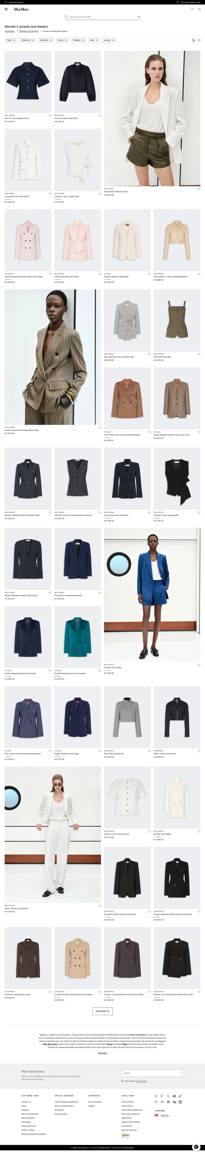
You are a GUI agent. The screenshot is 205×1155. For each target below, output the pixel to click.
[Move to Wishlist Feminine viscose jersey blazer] (50, 992)
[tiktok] (180, 1096)
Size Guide (25, 1122)
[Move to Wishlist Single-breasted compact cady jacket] (50, 593)
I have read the (135, 1081)
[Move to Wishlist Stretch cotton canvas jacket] (149, 831)
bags (125, 1044)
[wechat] (174, 1102)
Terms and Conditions (130, 1114)
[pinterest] (156, 1102)
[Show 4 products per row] (199, 40)
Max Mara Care (61, 1114)
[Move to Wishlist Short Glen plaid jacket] (149, 751)
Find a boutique (95, 1102)
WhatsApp (59, 1110)
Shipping (25, 1110)
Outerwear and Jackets (28, 31)
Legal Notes (126, 1118)
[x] (168, 1096)
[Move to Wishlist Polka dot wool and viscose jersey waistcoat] (99, 512)
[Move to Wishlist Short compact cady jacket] (99, 906)
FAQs (23, 1106)
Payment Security (129, 1130)
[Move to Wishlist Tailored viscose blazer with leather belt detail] (149, 992)
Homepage (9, 31)
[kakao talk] (168, 1102)
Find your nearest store (190, 2)
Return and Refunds (29, 1114)
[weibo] (162, 1102)
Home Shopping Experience (66, 1102)
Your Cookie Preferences (131, 1110)
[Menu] (6, 9)
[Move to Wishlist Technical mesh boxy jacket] (99, 115)
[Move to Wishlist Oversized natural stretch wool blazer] (149, 911)
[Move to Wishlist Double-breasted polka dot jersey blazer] (50, 512)
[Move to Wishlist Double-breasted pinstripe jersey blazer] (99, 427)
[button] (196, 1147)
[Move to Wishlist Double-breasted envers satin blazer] (50, 671)
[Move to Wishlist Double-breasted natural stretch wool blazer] (50, 274)
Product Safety (28, 1130)
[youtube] (174, 1096)
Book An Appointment (64, 1106)
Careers (91, 1106)
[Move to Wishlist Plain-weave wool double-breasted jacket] (149, 432)
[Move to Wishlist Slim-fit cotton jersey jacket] (50, 115)
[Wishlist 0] (192, 9)
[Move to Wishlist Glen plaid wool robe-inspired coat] (149, 354)
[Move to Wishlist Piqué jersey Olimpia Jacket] (199, 189)
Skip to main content (11, 1)
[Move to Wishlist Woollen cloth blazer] (199, 665)
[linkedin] (180, 1102)
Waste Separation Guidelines (33, 1134)
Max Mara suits (50, 1044)
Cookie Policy (127, 1106)
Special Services (28, 1126)
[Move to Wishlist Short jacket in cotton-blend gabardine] (199, 274)
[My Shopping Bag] (199, 9)
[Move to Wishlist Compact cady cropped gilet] (99, 194)
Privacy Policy (141, 1081)
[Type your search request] (138, 16)
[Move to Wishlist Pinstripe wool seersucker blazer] (99, 593)
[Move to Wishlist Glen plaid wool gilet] (199, 354)
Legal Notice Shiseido (130, 1122)
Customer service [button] (29, 2)
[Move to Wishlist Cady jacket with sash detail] (50, 194)
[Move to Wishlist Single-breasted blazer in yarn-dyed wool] (199, 432)
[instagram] (156, 1096)
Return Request (28, 1118)
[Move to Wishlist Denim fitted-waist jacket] (199, 751)
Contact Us (26, 1102)
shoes (109, 1044)
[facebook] (162, 1096)
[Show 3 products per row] (194, 40)
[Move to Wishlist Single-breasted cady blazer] (149, 274)
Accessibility (126, 1126)
